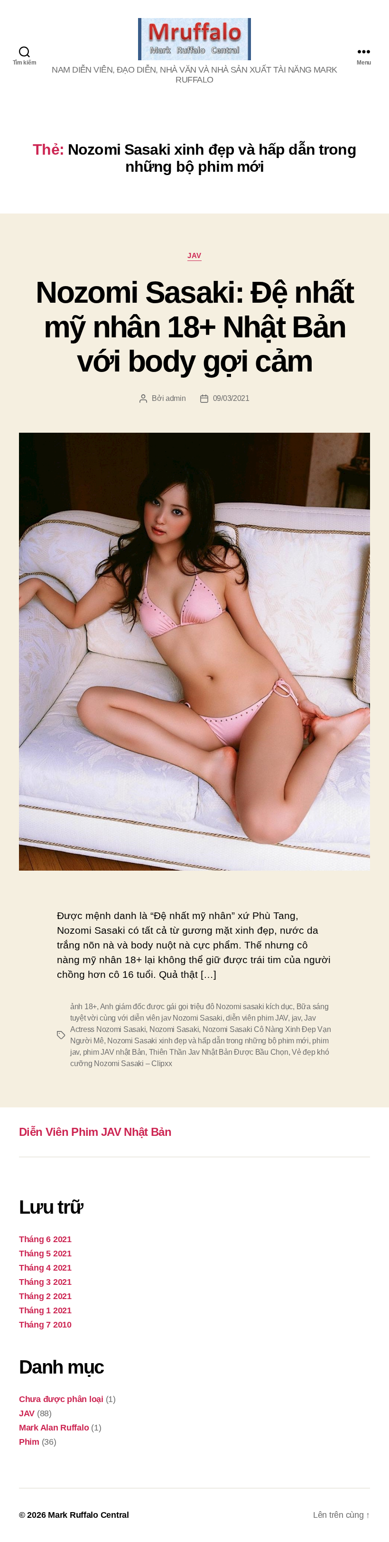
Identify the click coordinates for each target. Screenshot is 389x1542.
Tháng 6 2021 (45, 1239)
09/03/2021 (231, 398)
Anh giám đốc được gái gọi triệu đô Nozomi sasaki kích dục (196, 1007)
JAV (194, 255)
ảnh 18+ (83, 1007)
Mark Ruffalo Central (88, 1515)
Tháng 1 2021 (45, 1310)
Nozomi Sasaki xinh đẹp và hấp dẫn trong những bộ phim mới (208, 1041)
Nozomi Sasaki (174, 1029)
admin (176, 398)
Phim (29, 1442)
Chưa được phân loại (61, 1399)
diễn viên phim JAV (257, 1018)
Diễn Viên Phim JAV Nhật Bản (95, 1131)
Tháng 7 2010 (45, 1324)
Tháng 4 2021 (45, 1268)
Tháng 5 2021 (45, 1253)
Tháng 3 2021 (45, 1282)
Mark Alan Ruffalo (54, 1427)
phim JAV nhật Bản (114, 1052)
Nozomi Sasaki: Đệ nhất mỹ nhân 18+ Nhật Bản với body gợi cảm (194, 327)
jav (296, 1018)
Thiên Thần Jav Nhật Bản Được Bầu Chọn (218, 1052)
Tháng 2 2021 (45, 1296)
